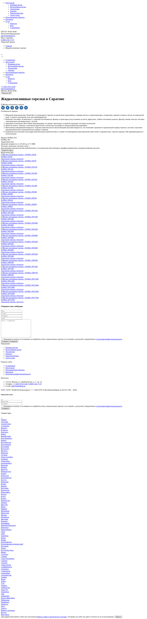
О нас (8, 77)
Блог (12, 26)
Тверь (3, 579)
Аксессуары (15, 15)
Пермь (3, 540)
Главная (9, 46)
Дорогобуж (5, 461)
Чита (3, 606)
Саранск (4, 561)
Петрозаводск (6, 542)
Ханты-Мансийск (8, 598)
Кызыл (3, 498)
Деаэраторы (14, 9)
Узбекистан (5, 588)
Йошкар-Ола (6, 471)
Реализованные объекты (15, 17)
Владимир (5, 447)
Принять (118, 617)
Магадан (4, 505)
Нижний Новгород (8, 525)
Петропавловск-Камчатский (12, 544)
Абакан (4, 420)
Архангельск (6, 424)
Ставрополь (5, 571)
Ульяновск (5, 592)
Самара (4, 556)
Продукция (10, 62)
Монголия (5, 513)
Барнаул (4, 428)
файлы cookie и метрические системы (52, 617)
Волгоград (5, 449)
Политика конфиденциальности (18, 374)
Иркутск (4, 469)
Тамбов (4, 577)
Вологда (4, 451)
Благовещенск (6, 438)
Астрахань (5, 426)
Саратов (4, 563)
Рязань (3, 552)
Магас (3, 507)
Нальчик (4, 521)
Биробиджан (6, 436)
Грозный (4, 459)
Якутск (4, 612)
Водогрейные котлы (18, 7)
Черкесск (4, 604)
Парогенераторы (16, 13)
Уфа (2, 594)
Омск (3, 532)
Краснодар (5, 490)
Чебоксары (5, 600)
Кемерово (4, 482)
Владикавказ (6, 445)
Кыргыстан (5, 501)
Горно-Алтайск (7, 457)
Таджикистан (6, 575)
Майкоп (4, 509)
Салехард (4, 554)
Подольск (4, 546)
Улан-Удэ (4, 590)
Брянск (3, 440)
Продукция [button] (10, 3)
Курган (4, 494)
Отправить (5, 408)
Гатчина (4, 455)
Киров (3, 484)
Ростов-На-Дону (7, 550)
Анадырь (4, 422)
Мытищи (4, 519)
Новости (13, 24)
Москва (4, 515)
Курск (3, 496)
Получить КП (6, 93)
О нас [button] (8, 21)
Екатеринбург (6, 463)
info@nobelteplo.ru (8, 89)
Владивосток (6, 442)
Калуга (3, 480)
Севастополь (6, 565)
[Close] (2, 56)
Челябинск (5, 602)
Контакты (9, 19)
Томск (3, 581)
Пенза (3, 538)
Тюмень (4, 586)
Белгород (4, 432)
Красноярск (5, 492)
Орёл (3, 534)
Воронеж (4, 453)
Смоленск (5, 569)
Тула (2, 583)
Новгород (5, 527)
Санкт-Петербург (7, 559)
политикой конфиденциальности (109, 339)
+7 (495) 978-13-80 (8, 87)
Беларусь (4, 430)
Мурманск (5, 517)
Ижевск (4, 467)
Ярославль (5, 615)
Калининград (6, 478)
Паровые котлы (16, 5)
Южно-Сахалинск (8, 610)
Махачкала (5, 511)
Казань (3, 474)
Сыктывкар (5, 573)
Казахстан (5, 476)
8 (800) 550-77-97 (7, 40)
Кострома (4, 488)
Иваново (4, 465)
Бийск (3, 434)
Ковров (4, 486)
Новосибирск (6, 530)
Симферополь (6, 567)
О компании (15, 28)
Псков (3, 548)
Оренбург (4, 536)
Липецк (4, 503)
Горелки (13, 11)
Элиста (4, 608)
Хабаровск (5, 596)
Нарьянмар (5, 523)
